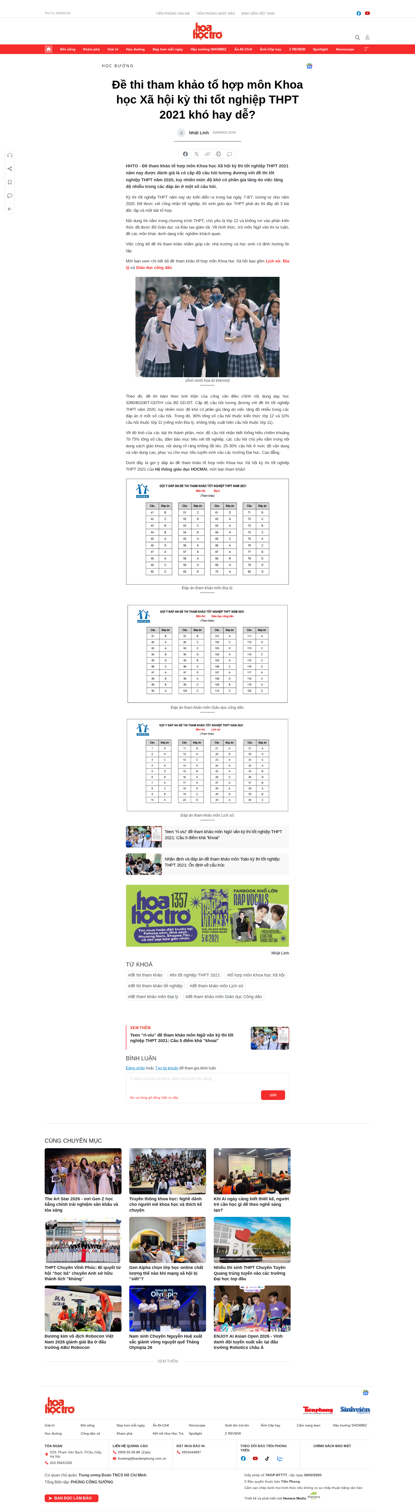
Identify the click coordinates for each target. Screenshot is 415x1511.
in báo (218, 154)
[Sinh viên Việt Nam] (355, 1411)
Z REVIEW (297, 49)
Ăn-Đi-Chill (243, 49)
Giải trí (113, 49)
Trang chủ (48, 49)
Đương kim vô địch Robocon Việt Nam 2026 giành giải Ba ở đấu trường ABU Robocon (79, 1342)
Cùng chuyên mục (73, 1140)
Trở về (10, 209)
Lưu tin (10, 182)
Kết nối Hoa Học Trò (168, 1433)
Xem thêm (366, 49)
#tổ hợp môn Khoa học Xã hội (256, 975)
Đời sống (67, 49)
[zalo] (282, 1458)
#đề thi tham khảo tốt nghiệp (155, 985)
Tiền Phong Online (173, 13)
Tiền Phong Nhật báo (215, 13)
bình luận (229, 154)
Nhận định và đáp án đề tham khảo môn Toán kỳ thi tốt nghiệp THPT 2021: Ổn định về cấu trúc (222, 862)
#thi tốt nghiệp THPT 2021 (195, 975)
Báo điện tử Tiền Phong (208, 31)
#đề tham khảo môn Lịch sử (216, 985)
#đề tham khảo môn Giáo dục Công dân (223, 996)
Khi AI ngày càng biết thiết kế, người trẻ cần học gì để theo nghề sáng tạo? (251, 1204)
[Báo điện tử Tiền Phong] (318, 1411)
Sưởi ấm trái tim (237, 1425)
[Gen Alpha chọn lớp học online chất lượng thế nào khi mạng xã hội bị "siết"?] (167, 1240)
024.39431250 (61, 1463)
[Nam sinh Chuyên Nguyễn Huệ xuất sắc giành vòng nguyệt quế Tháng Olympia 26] (167, 1309)
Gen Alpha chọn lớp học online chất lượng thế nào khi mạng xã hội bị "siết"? (166, 1273)
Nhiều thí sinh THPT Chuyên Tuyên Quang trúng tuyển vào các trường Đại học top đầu (250, 1273)
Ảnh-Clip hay (270, 49)
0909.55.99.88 (129, 1452)
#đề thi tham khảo (145, 975)
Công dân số (90, 1433)
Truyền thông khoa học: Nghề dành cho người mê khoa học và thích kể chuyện (165, 1204)
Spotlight (320, 49)
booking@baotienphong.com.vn (142, 1458)
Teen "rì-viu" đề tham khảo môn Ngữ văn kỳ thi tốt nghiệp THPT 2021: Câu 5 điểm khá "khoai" (223, 834)
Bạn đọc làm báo (73, 1498)
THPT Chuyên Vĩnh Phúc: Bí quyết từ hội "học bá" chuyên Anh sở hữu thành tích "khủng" (83, 1273)
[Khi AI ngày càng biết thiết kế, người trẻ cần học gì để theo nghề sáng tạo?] (252, 1171)
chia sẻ (185, 154)
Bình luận (10, 195)
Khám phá (91, 49)
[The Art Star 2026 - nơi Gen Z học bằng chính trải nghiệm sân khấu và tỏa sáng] (83, 1171)
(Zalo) (146, 1452)
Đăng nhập (135, 1068)
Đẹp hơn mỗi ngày (168, 49)
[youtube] (367, 13)
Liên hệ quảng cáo (130, 1446)
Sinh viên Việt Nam (258, 13)
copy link (207, 154)
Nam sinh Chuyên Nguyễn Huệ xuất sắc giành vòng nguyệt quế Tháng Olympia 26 (165, 1342)
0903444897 (191, 1452)
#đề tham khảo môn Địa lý (153, 996)
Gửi (273, 1095)
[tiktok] (269, 1459)
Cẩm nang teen (308, 1425)
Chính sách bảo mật (332, 1446)
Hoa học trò (60, 1405)
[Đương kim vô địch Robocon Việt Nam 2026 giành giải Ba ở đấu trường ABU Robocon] (83, 1309)
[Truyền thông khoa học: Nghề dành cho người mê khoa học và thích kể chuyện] (167, 1171)
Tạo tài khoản (166, 1068)
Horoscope (345, 49)
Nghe (10, 155)
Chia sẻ (10, 169)
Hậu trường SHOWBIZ (208, 49)
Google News (309, 66)
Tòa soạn (53, 1446)
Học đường (135, 49)
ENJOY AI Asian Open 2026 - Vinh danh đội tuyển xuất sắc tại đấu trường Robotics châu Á (248, 1342)
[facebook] (359, 13)
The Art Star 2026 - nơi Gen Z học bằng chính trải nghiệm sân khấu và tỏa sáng (81, 1204)
